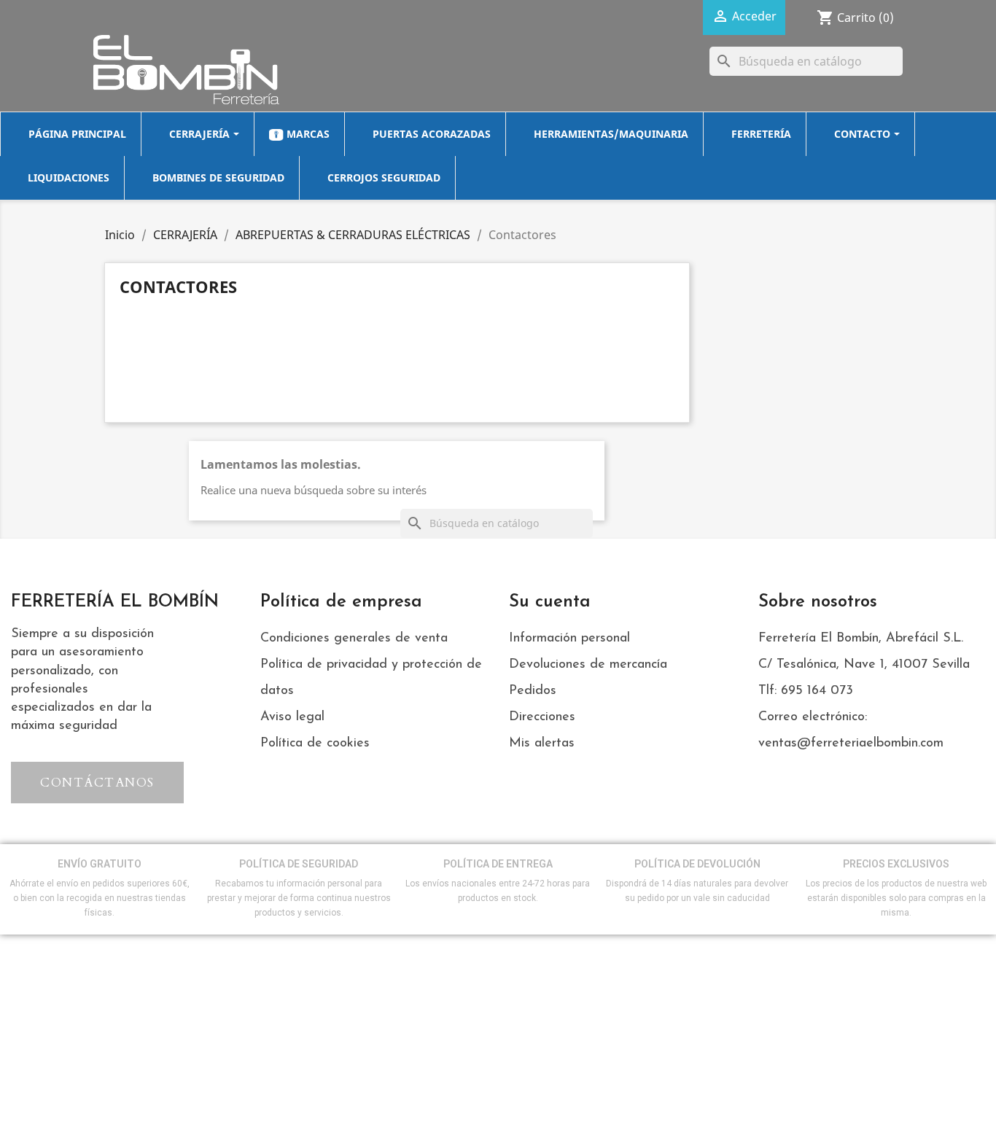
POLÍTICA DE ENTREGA (498, 864)
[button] (97, 782)
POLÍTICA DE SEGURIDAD (298, 864)
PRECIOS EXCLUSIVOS (896, 864)
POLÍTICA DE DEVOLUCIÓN (697, 864)
